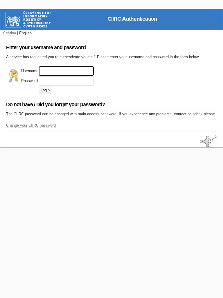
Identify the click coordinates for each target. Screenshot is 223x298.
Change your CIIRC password (31, 125)
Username (29, 71)
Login (45, 90)
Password (29, 81)
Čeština (9, 33)
